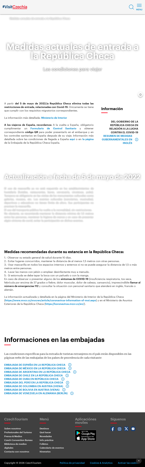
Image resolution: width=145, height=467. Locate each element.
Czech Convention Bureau (18, 440)
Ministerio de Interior (54, 117)
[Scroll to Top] (139, 461)
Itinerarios (45, 451)
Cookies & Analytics (101, 462)
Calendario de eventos (52, 447)
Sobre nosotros (12, 428)
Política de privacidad (72, 462)
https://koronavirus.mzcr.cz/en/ (64, 303)
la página (88, 139)
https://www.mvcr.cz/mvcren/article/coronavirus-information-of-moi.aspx (50, 300)
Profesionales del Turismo (18, 432)
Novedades (46, 436)
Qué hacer (45, 432)
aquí (72, 139)
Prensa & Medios (13, 436)
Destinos (44, 428)
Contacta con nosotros (16, 451)
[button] (131, 7)
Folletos (44, 443)
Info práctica (46, 440)
